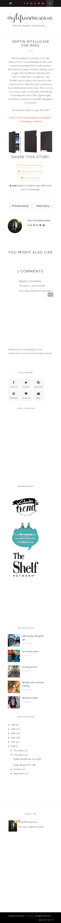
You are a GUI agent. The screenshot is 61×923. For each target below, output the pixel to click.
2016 (13, 724)
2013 (13, 737)
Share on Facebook (31, 165)
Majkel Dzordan (30, 281)
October (18, 769)
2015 (13, 729)
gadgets (21, 185)
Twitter (26, 387)
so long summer (29, 667)
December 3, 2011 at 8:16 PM (32, 285)
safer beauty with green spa (33, 638)
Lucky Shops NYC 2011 (24, 765)
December (19, 750)
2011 (13, 746)
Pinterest (14, 398)
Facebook (13, 387)
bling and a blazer (30, 697)
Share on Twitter (32, 172)
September (19, 773)
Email (38, 398)
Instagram (38, 387)
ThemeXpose (30, 916)
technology (34, 189)
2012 (13, 742)
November (19, 754)
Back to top (45, 920)
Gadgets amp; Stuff (36, 185)
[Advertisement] (25, 460)
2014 (13, 733)
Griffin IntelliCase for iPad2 (27, 759)
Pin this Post (32, 178)
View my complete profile (31, 826)
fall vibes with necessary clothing (33, 684)
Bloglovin (26, 398)
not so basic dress (30, 651)
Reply (50, 294)
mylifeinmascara (39, 220)
